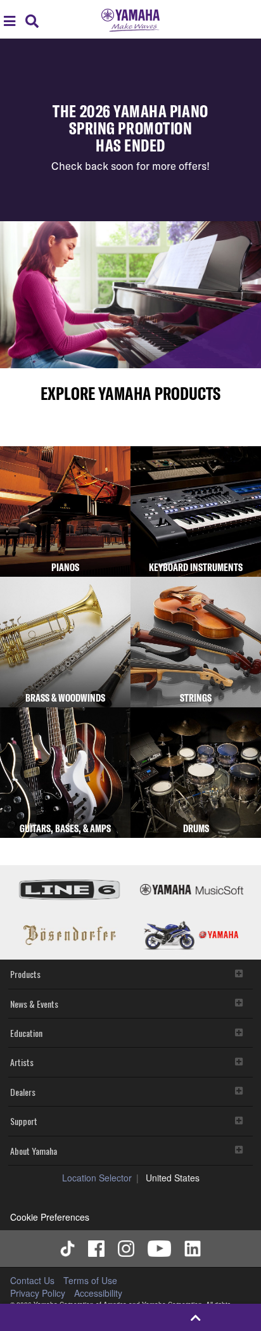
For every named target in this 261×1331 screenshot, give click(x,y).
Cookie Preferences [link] (49, 1217)
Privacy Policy (37, 1293)
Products (25, 974)
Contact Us (32, 1280)
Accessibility (98, 1293)
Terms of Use (90, 1280)
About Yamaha (33, 1150)
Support (23, 1121)
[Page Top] (195, 1317)
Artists (22, 1062)
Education (26, 1032)
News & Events (34, 1003)
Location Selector (97, 1177)
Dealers (22, 1091)
